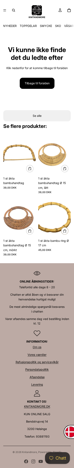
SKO (58, 26)
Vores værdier (37, 354)
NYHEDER (10, 26)
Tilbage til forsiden (37, 83)
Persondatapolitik (37, 369)
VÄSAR (69, 26)
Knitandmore (29, 452)
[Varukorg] (69, 10)
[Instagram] (33, 461)
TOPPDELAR (28, 26)
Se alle (37, 115)
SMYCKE (46, 26)
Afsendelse (37, 377)
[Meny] (4, 10)
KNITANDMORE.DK (37, 406)
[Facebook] (26, 461)
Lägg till (33, 168)
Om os (37, 347)
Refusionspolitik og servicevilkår (37, 362)
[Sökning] (13, 10)
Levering (37, 384)
